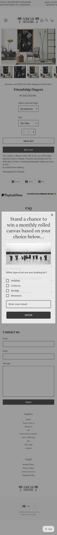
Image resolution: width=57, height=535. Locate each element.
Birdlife (15, 290)
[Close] (52, 215)
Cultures (16, 285)
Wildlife (15, 280)
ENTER (28, 315)
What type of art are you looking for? (26, 272)
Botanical (16, 295)
